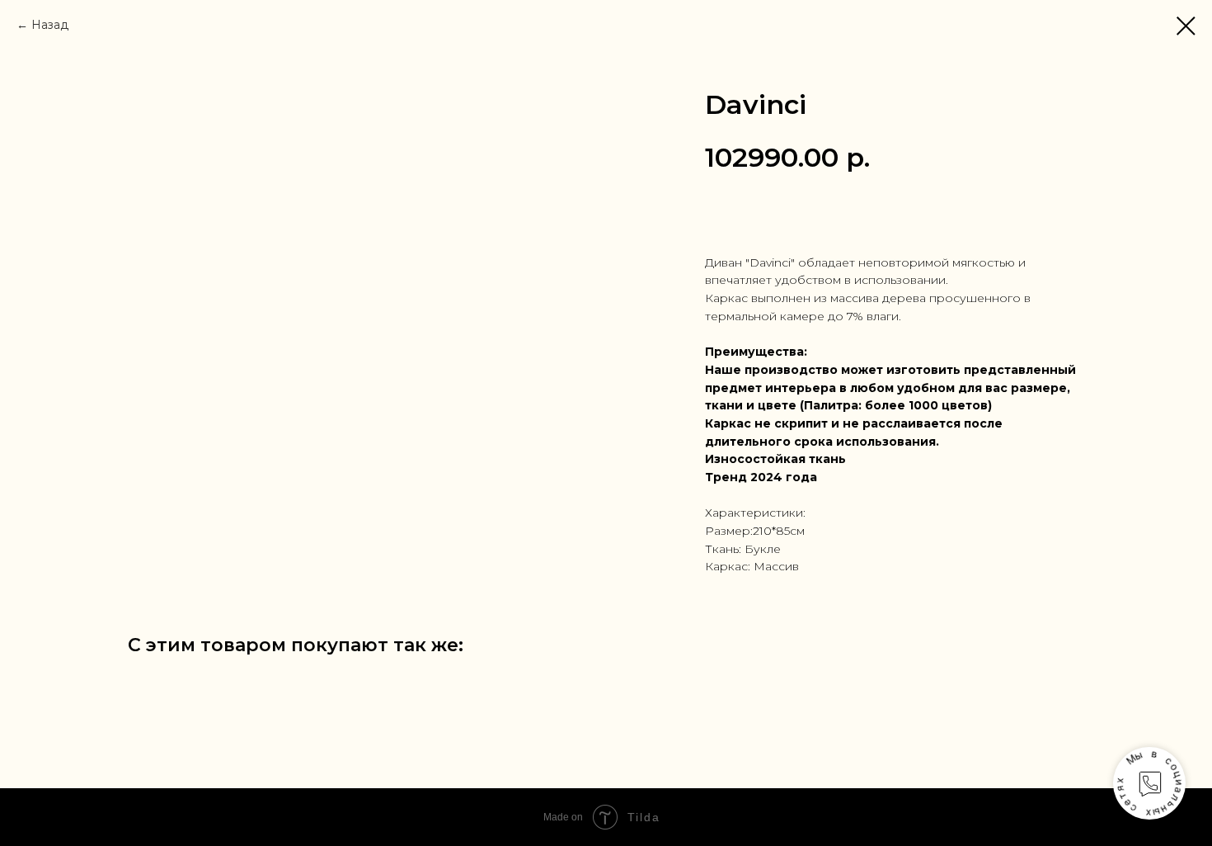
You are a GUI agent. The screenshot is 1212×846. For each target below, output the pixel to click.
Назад (49, 24)
